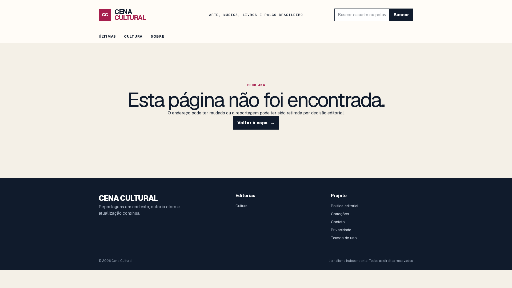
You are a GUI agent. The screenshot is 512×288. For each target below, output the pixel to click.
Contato (338, 221)
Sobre (157, 36)
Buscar (401, 15)
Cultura (133, 36)
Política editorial (344, 205)
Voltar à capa (256, 123)
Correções (340, 213)
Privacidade (341, 229)
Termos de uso (344, 237)
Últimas (107, 36)
